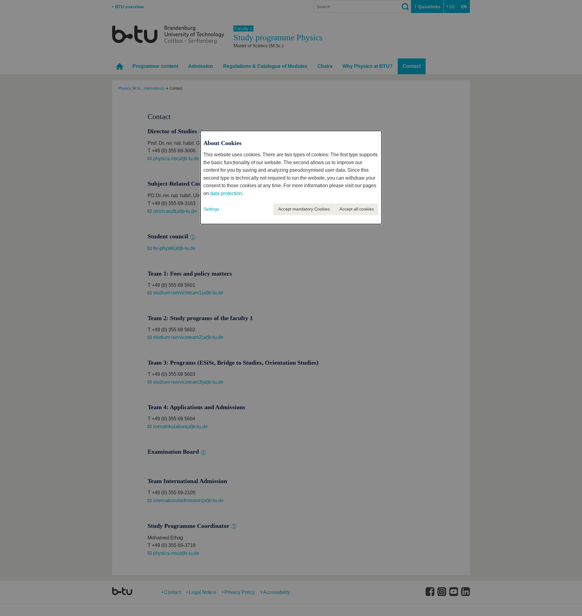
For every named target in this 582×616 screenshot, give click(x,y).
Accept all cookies (357, 209)
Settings (211, 209)
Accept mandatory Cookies (304, 209)
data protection (226, 193)
